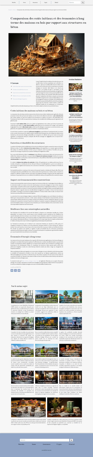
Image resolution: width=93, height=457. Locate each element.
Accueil (10, 9)
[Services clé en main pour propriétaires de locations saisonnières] (70, 296)
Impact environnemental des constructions (22, 92)
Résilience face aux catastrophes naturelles (22, 96)
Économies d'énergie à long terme (20, 99)
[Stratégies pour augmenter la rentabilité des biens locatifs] (46, 323)
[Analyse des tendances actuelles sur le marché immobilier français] (70, 350)
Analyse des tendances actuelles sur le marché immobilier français (70, 355)
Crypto (45, 2)
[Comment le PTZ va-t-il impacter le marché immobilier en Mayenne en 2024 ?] (28, 407)
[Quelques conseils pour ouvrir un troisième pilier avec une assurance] (75, 108)
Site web (46, 452)
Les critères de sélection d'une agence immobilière (75, 177)
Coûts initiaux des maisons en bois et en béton (22, 86)
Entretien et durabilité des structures (20, 89)
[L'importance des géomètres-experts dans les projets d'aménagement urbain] (46, 350)
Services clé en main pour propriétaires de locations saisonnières (70, 302)
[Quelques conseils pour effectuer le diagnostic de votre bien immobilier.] (75, 87)
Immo (24, 2)
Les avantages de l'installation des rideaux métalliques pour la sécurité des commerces (71, 382)
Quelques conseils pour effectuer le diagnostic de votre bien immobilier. (75, 94)
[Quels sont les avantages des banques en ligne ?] (75, 148)
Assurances (35, 2)
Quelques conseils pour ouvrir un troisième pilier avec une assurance (75, 115)
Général (56, 2)
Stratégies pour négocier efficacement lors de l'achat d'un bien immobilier (22, 329)
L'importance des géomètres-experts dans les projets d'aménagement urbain (46, 355)
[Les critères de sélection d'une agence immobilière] (75, 169)
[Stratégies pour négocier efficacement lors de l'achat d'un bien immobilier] (22, 323)
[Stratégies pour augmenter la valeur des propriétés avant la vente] (46, 296)
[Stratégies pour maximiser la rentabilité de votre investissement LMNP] (22, 296)
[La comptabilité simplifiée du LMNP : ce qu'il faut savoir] (64, 407)
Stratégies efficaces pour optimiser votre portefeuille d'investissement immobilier (70, 329)
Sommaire (15, 83)
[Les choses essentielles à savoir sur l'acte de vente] (75, 129)
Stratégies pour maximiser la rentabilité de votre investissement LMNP (22, 302)
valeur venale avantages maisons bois (30, 261)
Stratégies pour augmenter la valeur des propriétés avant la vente (46, 302)
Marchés (14, 2)
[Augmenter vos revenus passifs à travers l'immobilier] (22, 350)
